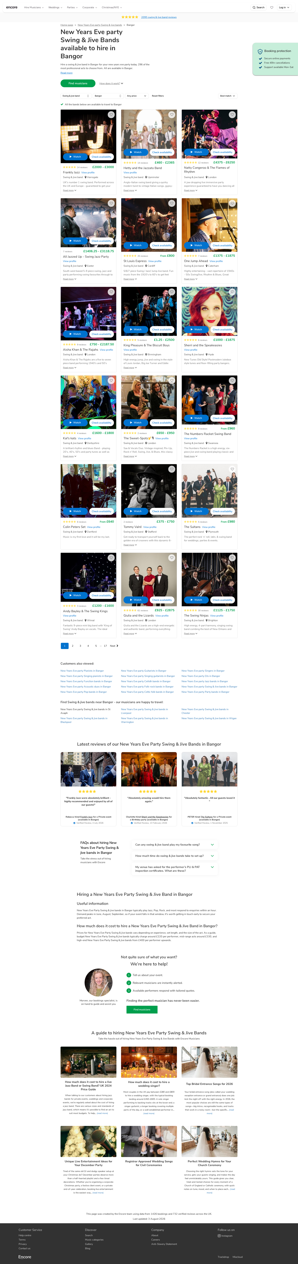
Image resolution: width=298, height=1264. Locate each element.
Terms (22, 1239)
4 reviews (81, 433)
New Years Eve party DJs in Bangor (201, 676)
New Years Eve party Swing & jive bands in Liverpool (144, 711)
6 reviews (202, 340)
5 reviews (142, 340)
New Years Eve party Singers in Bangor (203, 671)
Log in (282, 7)
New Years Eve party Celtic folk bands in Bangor (147, 692)
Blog (87, 1248)
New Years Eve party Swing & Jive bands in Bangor (209, 686)
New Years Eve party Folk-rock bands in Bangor (147, 686)
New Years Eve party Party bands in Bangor (205, 692)
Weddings (53, 7)
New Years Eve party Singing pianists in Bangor (87, 676)
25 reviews (143, 256)
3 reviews (81, 606)
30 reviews (203, 610)
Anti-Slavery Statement (164, 1244)
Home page (67, 25)
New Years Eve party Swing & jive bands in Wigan (209, 718)
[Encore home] (11, 7)
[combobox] (76, 96)
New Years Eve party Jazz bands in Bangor (205, 681)
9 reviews (81, 344)
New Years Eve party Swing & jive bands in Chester (205, 711)
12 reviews (203, 162)
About (154, 1235)
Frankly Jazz (86, 816)
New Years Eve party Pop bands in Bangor (84, 692)
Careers (155, 1239)
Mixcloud (238, 1257)
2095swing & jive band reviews (159, 17)
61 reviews (143, 610)
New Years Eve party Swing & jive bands (100, 25)
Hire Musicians (32, 7)
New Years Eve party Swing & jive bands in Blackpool (84, 720)
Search (260, 7)
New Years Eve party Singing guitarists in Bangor (148, 676)
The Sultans (207, 816)
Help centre (25, 1235)
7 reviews (67, 251)
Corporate (88, 7)
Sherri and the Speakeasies (154, 816)
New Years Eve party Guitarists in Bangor (143, 671)
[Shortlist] (272, 7)
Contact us (24, 1248)
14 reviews (82, 167)
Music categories (94, 1239)
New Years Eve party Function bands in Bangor (86, 681)
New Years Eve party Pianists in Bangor (82, 671)
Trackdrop (223, 1257)
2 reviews (142, 433)
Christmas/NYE (110, 7)
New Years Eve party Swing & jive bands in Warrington (144, 720)
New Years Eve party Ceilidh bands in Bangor (146, 681)
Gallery (89, 1244)
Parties (71, 7)
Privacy (23, 1244)
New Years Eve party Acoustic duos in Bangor (86, 686)
